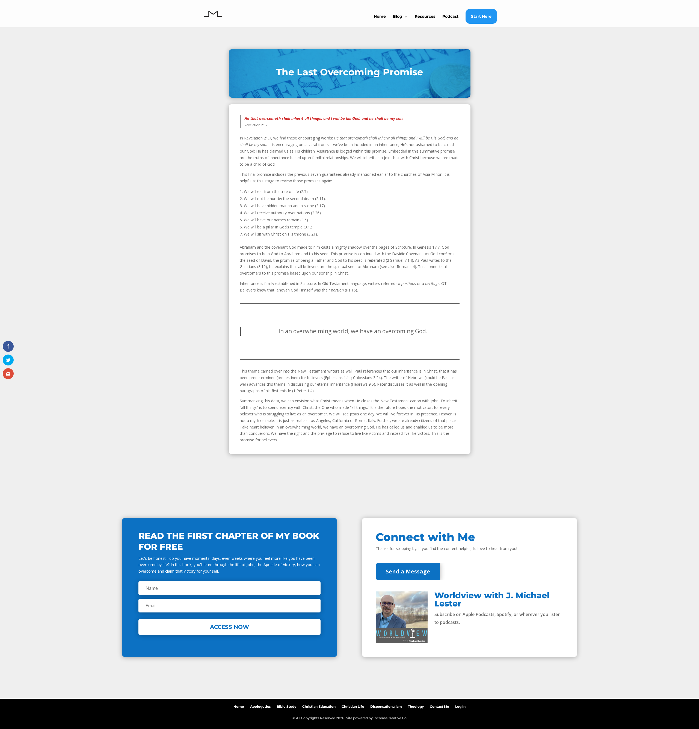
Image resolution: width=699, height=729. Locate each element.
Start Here (481, 16)
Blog (397, 16)
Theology (416, 705)
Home (380, 16)
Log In (460, 705)
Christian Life (353, 705)
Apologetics (260, 705)
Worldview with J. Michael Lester (491, 599)
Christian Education (319, 705)
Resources (425, 16)
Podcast (450, 16)
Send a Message (408, 571)
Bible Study (286, 705)
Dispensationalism (386, 705)
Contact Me (439, 705)
